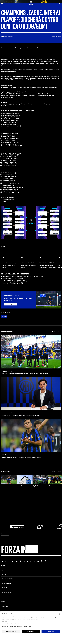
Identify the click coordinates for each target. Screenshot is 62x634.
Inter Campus (5, 597)
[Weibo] (6, 561)
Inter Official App (6, 583)
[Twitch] (20, 561)
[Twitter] (31, 561)
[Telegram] (2, 561)
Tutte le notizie (56, 332)
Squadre (3, 570)
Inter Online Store (6, 579)
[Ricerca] (59, 3)
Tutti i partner (5, 534)
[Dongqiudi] (41, 561)
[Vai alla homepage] (31, 3)
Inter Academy (5, 592)
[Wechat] (38, 561)
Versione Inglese (6, 312)
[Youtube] (17, 561)
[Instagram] (24, 561)
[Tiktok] (13, 561)
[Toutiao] (45, 561)
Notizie (3, 565)
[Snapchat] (27, 561)
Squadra (4, 316)
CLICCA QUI (10, 304)
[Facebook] (34, 561)
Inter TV (3, 574)
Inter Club (4, 587)
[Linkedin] (9, 561)
